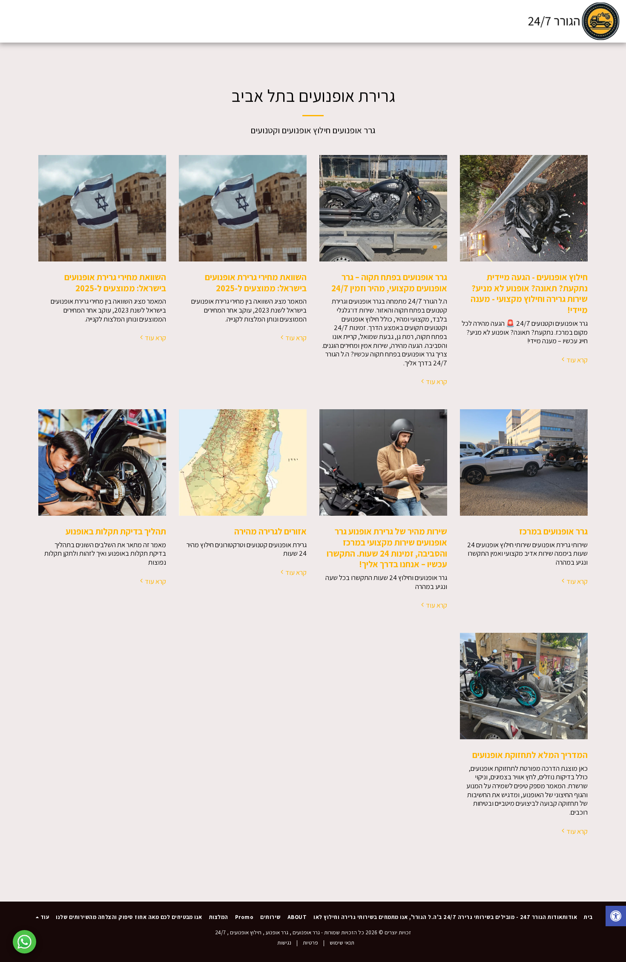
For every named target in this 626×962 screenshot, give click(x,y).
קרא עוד (577, 360)
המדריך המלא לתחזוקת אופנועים (530, 755)
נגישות (284, 942)
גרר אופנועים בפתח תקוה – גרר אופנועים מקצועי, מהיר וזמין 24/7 (389, 282)
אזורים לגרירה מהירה (270, 531)
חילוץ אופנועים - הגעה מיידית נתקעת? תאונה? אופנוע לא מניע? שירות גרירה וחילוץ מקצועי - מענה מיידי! (529, 293)
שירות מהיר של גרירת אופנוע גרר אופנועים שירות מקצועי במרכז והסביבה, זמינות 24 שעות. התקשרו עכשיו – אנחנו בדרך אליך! (387, 548)
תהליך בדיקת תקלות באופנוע (116, 531)
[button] (63, 21)
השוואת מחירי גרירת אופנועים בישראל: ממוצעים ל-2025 (256, 282)
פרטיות (310, 942)
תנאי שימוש (342, 942)
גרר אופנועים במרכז (553, 531)
